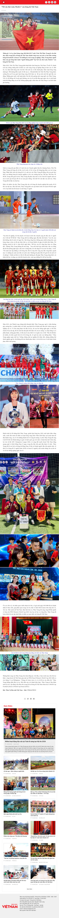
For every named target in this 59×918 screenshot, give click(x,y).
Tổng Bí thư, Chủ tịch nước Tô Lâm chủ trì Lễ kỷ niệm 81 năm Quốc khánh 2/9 (43, 836)
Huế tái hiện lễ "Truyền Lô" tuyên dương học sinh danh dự (43, 814)
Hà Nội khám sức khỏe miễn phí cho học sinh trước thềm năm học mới (15, 881)
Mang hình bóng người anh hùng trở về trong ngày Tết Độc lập (14, 792)
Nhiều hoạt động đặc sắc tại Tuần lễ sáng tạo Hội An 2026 (25, 741)
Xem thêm (29, 889)
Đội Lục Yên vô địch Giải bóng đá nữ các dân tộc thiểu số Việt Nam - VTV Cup (43, 792)
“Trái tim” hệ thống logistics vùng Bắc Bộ (15, 858)
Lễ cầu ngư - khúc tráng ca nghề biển (14, 771)
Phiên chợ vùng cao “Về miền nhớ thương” (15, 836)
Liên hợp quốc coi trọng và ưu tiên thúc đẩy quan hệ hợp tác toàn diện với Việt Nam (43, 881)
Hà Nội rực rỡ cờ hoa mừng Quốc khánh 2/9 (43, 771)
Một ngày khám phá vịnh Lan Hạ (13, 814)
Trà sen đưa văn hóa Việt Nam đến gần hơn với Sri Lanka (42, 859)
